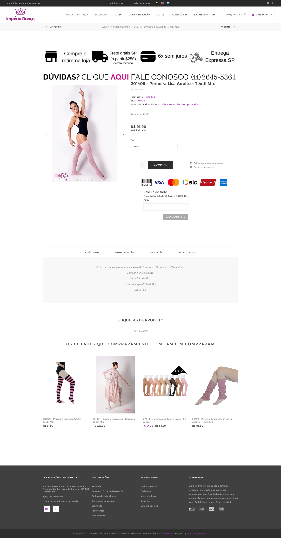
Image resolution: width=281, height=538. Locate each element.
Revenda (96, 486)
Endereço (145, 491)
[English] (162, 2)
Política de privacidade (104, 496)
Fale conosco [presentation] (188, 252)
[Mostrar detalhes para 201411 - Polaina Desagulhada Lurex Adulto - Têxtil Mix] (215, 385)
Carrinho (145, 501)
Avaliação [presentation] (156, 252)
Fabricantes (98, 510)
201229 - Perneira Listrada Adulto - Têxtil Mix (63, 420)
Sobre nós (97, 506)
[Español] (168, 2)
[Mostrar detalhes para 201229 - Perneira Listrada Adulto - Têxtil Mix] (66, 385)
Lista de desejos (149, 506)
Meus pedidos (148, 496)
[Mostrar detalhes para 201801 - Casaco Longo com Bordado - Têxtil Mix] (116, 385)
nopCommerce (164, 533)
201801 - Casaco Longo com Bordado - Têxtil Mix (115, 420)
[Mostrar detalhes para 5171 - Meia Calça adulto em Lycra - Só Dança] (165, 385)
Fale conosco (99, 515)
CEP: (146, 200)
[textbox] (234, 14)
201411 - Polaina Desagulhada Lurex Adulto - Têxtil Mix (212, 420)
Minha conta (116, 3)
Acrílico (138, 331)
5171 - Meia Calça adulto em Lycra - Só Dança (164, 420)
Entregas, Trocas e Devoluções (108, 491)
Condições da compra (103, 501)
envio (144, 130)
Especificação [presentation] (124, 252)
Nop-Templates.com (198, 533)
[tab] (93, 252)
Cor (133, 140)
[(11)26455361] (140, 77)
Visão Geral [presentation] (93, 252)
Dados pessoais (148, 486)
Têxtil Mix (149, 96)
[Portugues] (157, 2)
